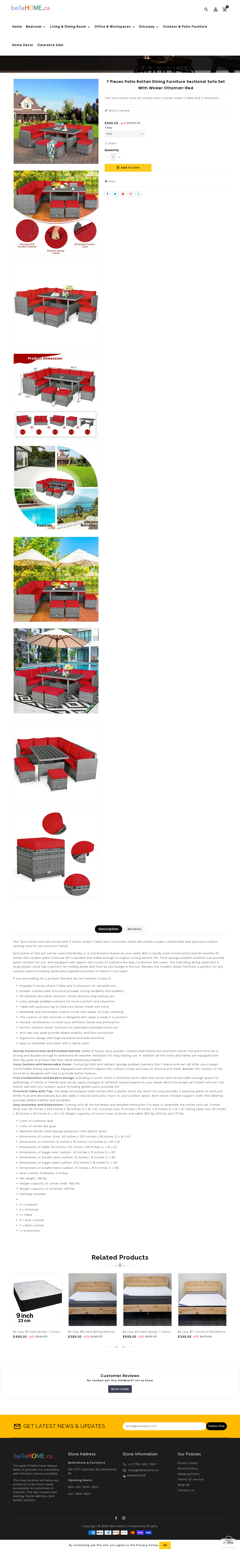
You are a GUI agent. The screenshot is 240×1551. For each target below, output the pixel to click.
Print (112, 181)
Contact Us (186, 1490)
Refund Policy (188, 1468)
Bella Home (117, 1526)
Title (108, 128)
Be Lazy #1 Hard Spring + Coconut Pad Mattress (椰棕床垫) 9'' (58, 1332)
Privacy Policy (188, 1463)
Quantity (112, 150)
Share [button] (111, 143)
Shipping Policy (189, 1474)
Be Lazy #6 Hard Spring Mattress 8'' (94, 1332)
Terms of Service (191, 1479)
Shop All (183, 1485)
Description (108, 929)
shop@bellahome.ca (143, 1470)
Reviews (135, 929)
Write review (120, 1389)
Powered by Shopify (143, 1526)
